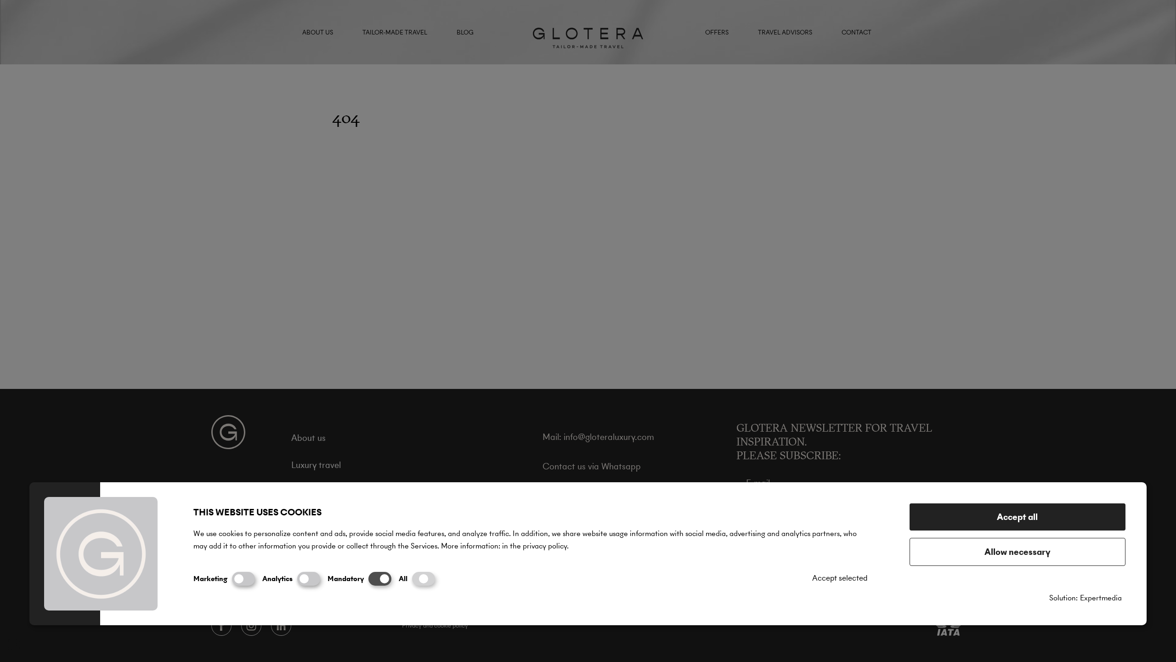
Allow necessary (1017, 552)
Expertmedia (1101, 598)
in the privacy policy (534, 546)
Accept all (1017, 517)
